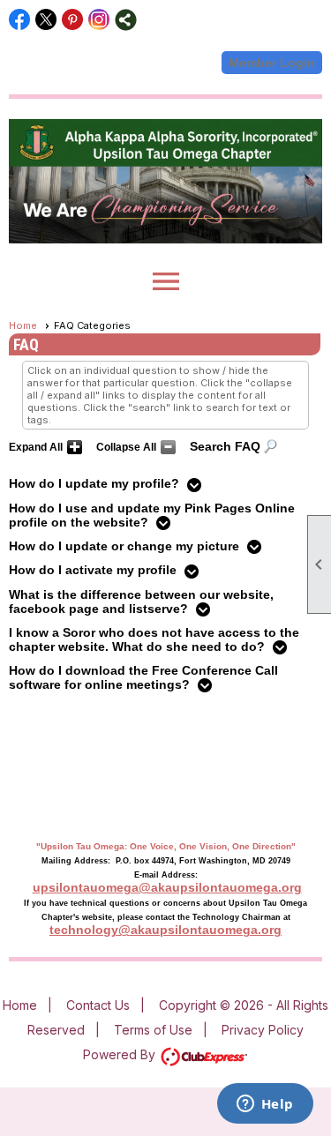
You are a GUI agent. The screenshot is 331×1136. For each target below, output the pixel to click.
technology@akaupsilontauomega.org (165, 930)
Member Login (272, 63)
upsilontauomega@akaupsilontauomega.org (167, 887)
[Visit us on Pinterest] (73, 20)
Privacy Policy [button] (263, 1029)
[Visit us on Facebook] (20, 20)
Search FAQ (225, 446)
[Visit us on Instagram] (99, 20)
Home (23, 325)
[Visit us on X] (46, 20)
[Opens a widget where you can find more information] (264, 1105)
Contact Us (98, 1005)
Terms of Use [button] (153, 1029)
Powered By (121, 1054)
